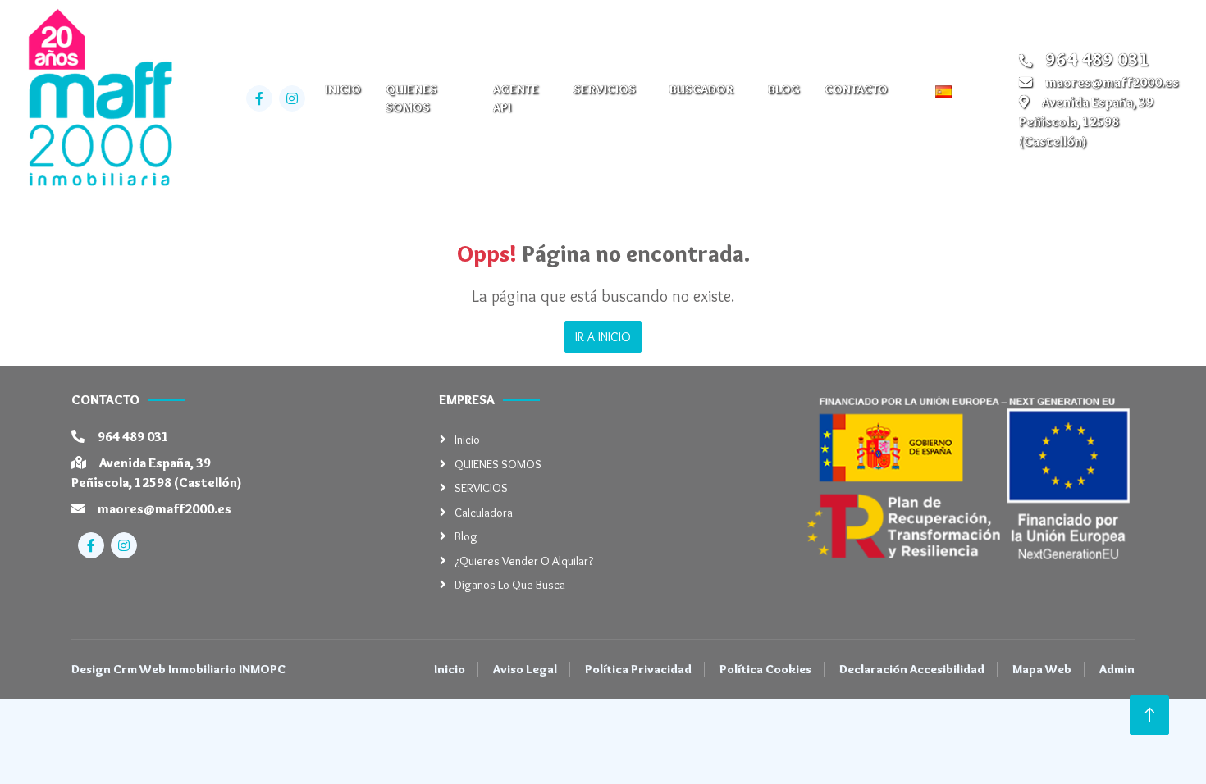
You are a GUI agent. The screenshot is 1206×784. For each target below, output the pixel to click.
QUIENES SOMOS (498, 464)
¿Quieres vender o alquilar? (524, 561)
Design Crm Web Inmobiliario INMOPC (178, 669)
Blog (466, 536)
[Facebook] (259, 98)
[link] (98, 98)
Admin (1117, 669)
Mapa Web (1041, 669)
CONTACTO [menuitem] (856, 89)
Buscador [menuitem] (701, 89)
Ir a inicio (603, 336)
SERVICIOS (481, 488)
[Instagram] (292, 98)
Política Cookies (765, 669)
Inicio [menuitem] (343, 89)
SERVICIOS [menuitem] (604, 89)
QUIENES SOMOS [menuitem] (411, 99)
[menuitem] (948, 90)
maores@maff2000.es (1112, 82)
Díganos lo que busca (510, 584)
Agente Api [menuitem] (516, 99)
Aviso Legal (525, 669)
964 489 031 (133, 436)
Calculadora (484, 512)
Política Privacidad (638, 669)
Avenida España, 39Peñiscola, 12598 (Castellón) (1086, 121)
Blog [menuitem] (784, 89)
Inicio (467, 439)
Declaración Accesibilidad (911, 669)
